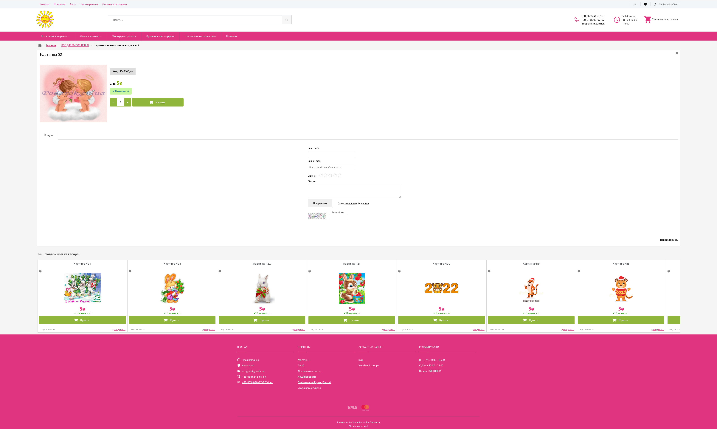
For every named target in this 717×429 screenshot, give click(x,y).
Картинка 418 (621, 263)
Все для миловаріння (54, 36)
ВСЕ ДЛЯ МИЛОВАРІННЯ (75, 45)
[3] (330, 175)
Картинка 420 (441, 263)
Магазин (51, 45)
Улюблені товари (368, 365)
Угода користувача (309, 387)
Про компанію (250, 359)
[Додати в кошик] (158, 102)
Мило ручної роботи (124, 36)
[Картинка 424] (82, 288)
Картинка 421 (351, 263)
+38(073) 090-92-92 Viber (257, 382)
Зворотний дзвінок (593, 23)
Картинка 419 (531, 263)
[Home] (40, 45)
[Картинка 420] (441, 288)
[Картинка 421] (351, 288)
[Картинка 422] (262, 288)
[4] (335, 175)
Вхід (361, 359)
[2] (325, 175)
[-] (113, 102)
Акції (73, 4)
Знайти (286, 19)
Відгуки (48, 135)
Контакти (60, 4)
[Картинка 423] (172, 288)
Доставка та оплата (114, 4)
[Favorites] (646, 4)
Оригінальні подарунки (160, 36)
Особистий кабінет (669, 4)
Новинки (231, 36)
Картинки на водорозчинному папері (117, 45)
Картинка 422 (262, 263)
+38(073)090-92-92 (593, 19)
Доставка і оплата (309, 371)
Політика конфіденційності (314, 382)
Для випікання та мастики (200, 36)
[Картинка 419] (531, 288)
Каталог (45, 4)
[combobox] (200, 19)
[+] (127, 102)
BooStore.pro (373, 422)
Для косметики (89, 36)
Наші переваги (89, 4)
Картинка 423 (172, 263)
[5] (339, 175)
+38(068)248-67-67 (592, 16)
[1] (321, 175)
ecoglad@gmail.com (253, 371)
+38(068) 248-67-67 (254, 376)
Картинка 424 (82, 263)
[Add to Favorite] (676, 53)
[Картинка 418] (621, 288)
